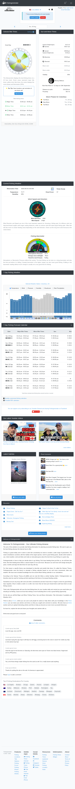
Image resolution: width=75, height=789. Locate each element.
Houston (39, 684)
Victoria (44, 694)
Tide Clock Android (26, 771)
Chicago (25, 684)
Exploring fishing (45, 523)
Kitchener (51, 694)
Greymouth (57, 691)
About (66, 757)
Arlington (53, 684)
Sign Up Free (18, 93)
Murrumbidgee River (46, 517)
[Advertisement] (56, 38)
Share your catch (19, 497)
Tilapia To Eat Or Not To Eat (48, 508)
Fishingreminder (12, 3)
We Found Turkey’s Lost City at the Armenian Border (54, 442)
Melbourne (16, 688)
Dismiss (43, 17)
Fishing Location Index (44, 767)
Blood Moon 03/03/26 (47, 520)
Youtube (36, 765)
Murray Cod (8, 521)
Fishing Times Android (27, 759)
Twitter (36, 767)
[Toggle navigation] (71, 3)
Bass (18, 459)
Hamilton (34, 691)
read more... (68, 527)
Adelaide (36, 688)
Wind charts (8, 515)
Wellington (26, 691)
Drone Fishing (9, 508)
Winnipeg (37, 694)
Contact (67, 754)
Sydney (9, 688)
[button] (36, 10)
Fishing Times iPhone (26, 765)
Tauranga (41, 691)
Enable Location (34, 17)
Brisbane (24, 688)
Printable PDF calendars (12, 400)
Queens (32, 684)
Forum (14, 600)
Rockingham (44, 688)
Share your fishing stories (38, 533)
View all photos (56, 497)
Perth (30, 688)
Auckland (9, 691)
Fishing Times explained (45, 757)
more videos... (67, 447)
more (61, 461)
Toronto (9, 694)
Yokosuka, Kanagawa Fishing (14, 518)
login (9, 674)
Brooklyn (18, 684)
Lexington (46, 684)
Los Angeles (10, 684)
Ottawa (23, 694)
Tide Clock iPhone (26, 778)
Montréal (16, 694)
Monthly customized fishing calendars (16, 398)
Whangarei (49, 691)
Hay (51, 688)
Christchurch (18, 691)
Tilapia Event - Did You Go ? (13, 511)
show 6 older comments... (38, 623)
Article (70, 603)
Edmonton (29, 694)
